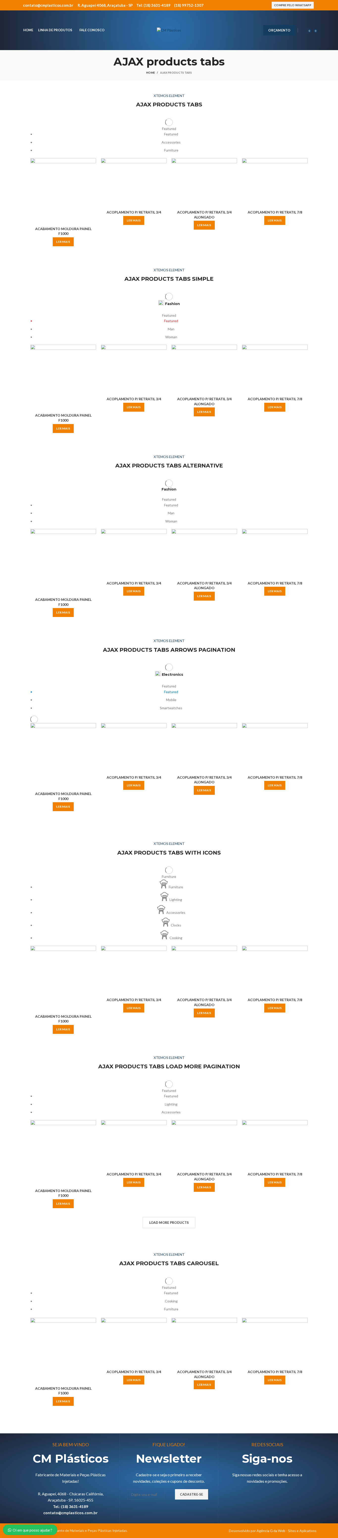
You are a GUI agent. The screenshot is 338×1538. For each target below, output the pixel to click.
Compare (92, 166)
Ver (92, 177)
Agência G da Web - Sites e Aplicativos (286, 1531)
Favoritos (92, 188)
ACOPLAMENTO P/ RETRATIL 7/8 (275, 212)
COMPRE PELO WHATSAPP (292, 5)
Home (150, 72)
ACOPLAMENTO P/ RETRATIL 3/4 (134, 212)
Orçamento (279, 30)
